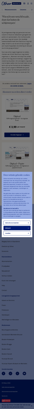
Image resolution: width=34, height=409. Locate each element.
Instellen (7, 233)
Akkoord (8, 228)
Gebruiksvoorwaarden (12, 223)
